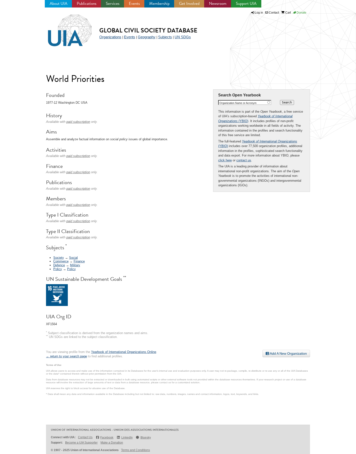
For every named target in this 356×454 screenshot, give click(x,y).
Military (75, 265)
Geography (146, 37)
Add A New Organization (288, 353)
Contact (273, 12)
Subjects (165, 37)
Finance (79, 261)
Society (58, 257)
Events (134, 3)
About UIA (58, 3)
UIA (64, 27)
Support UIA (246, 3)
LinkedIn (126, 437)
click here (225, 160)
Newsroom (217, 3)
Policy (57, 269)
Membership (159, 3)
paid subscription (78, 122)
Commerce (61, 261)
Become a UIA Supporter (81, 442)
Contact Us (85, 437)
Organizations (110, 37)
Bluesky (145, 437)
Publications (86, 3)
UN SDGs (183, 37)
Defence (59, 265)
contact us (243, 160)
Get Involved (189, 3)
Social (73, 257)
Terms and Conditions (135, 450)
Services (112, 3)
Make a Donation (112, 442)
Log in (259, 12)
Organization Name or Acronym (237, 103)
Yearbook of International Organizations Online (123, 352)
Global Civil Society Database (148, 30)
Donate (301, 12)
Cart (288, 12)
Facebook (106, 437)
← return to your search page (66, 356)
